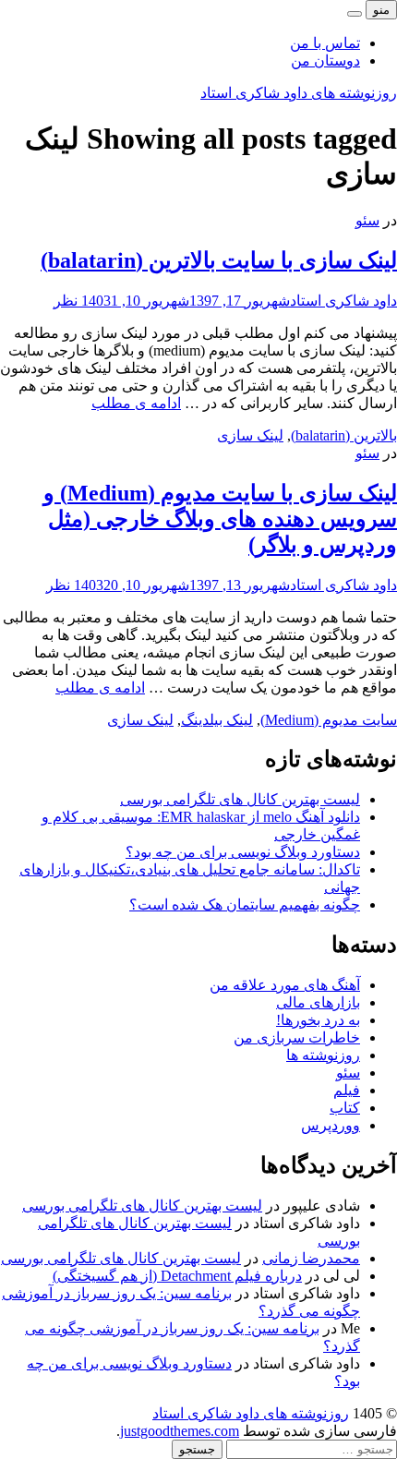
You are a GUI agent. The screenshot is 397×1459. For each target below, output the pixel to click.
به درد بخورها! (318, 1020)
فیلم (346, 1090)
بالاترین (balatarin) (344, 435)
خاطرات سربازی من (297, 1037)
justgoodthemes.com (179, 1431)
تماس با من (325, 43)
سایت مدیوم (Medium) (328, 720)
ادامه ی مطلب (136, 403)
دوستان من (325, 60)
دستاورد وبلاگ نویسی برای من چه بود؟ (243, 852)
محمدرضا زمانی (311, 1258)
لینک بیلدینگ (217, 720)
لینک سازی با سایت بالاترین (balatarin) (219, 260)
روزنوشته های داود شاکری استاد (298, 93)
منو (381, 10)
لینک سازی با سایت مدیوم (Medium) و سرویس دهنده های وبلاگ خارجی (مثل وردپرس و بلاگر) (220, 519)
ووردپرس (330, 1125)
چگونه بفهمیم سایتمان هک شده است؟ (244, 904)
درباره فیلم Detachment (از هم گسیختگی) (177, 1276)
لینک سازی (250, 435)
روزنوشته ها (323, 1055)
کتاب (345, 1107)
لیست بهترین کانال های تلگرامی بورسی (240, 799)
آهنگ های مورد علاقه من (285, 985)
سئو (367, 220)
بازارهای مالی (318, 1002)
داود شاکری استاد (343, 300)
